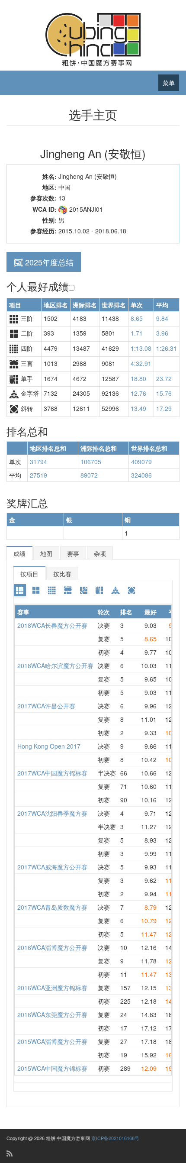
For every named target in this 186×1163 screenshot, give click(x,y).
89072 (89, 475)
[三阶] (20, 590)
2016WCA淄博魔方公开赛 (52, 947)
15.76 (164, 393)
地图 (46, 553)
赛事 (73, 553)
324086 (141, 475)
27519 (38, 475)
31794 (38, 461)
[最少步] (84, 590)
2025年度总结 (49, 262)
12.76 (138, 393)
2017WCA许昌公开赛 (46, 705)
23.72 (164, 378)
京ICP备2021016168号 (115, 1137)
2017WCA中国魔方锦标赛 (52, 773)
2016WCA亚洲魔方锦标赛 (52, 987)
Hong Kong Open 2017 (48, 746)
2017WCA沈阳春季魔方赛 (52, 813)
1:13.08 (141, 348)
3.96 (162, 333)
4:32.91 (141, 363)
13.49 (138, 408)
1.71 (137, 333)
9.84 (162, 318)
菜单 (169, 82)
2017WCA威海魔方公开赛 (52, 867)
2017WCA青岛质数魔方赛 (52, 907)
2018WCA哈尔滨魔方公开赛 (55, 665)
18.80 (138, 378)
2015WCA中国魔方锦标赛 (52, 1068)
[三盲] (68, 590)
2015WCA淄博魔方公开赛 (52, 1041)
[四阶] (52, 590)
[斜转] (131, 590)
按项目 (29, 573)
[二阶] (36, 590)
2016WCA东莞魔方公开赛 (52, 1014)
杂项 (100, 553)
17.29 (164, 408)
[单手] (99, 590)
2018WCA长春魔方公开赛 (52, 625)
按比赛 (62, 573)
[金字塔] (115, 590)
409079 (141, 461)
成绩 (19, 553)
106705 (90, 461)
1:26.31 (166, 348)
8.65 (137, 318)
